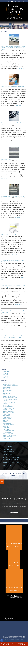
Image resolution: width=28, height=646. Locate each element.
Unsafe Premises (7, 436)
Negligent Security (7, 409)
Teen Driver (6, 429)
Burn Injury (5, 391)
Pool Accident (6, 415)
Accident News (7, 382)
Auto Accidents (6, 387)
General (5, 403)
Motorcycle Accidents (8, 408)
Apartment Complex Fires (9, 384)
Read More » (21, 68)
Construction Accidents (9, 396)
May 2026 (5, 376)
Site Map (6, 639)
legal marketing (11, 637)
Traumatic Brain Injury (8, 430)
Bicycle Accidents (7, 390)
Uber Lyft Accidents (8, 433)
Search (15, 1)
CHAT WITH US (7, 644)
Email (12, 1)
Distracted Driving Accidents (10, 397)
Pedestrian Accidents (8, 412)
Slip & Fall (5, 426)
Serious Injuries (7, 423)
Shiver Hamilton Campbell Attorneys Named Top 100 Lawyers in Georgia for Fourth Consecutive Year (13, 337)
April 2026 (5, 377)
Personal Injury (7, 414)
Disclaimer (11, 639)
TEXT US (21, 644)
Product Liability (7, 418)
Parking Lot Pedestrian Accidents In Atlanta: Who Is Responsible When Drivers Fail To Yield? (13, 47)
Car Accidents (6, 393)
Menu (22, 1)
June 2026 (5, 374)
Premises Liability (7, 417)
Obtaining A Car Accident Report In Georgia (13, 234)
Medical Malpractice (8, 406)
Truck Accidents (7, 432)
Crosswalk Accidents (6, 159)
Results (5, 421)
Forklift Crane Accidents (9, 402)
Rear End (5, 420)
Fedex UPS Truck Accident (10, 399)
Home (4, 1)
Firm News (5, 400)
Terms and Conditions (18, 639)
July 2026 (5, 373)
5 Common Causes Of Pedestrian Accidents (12, 196)
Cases (4, 394)
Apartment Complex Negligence (11, 385)
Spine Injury (6, 427)
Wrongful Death (7, 438)
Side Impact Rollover (8, 424)
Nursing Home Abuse (8, 411)
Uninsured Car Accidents (9, 435)
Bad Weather (6, 388)
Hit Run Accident (7, 405)
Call (8, 1)
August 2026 (6, 371)
